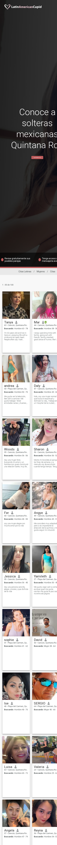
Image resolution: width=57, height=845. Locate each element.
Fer (6, 513)
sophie (9, 640)
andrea (9, 386)
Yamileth (40, 576)
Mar (37, 322)
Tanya (8, 322)
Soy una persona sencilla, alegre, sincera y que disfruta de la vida (16, 589)
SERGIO (39, 703)
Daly (37, 386)
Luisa (8, 767)
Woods (9, 449)
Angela (9, 830)
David (38, 640)
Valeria (39, 767)
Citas (52, 271)
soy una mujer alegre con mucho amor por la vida (14, 524)
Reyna (38, 830)
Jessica (10, 576)
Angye (38, 513)
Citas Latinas (25, 271)
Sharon (39, 449)
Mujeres (41, 271)
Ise (6, 703)
